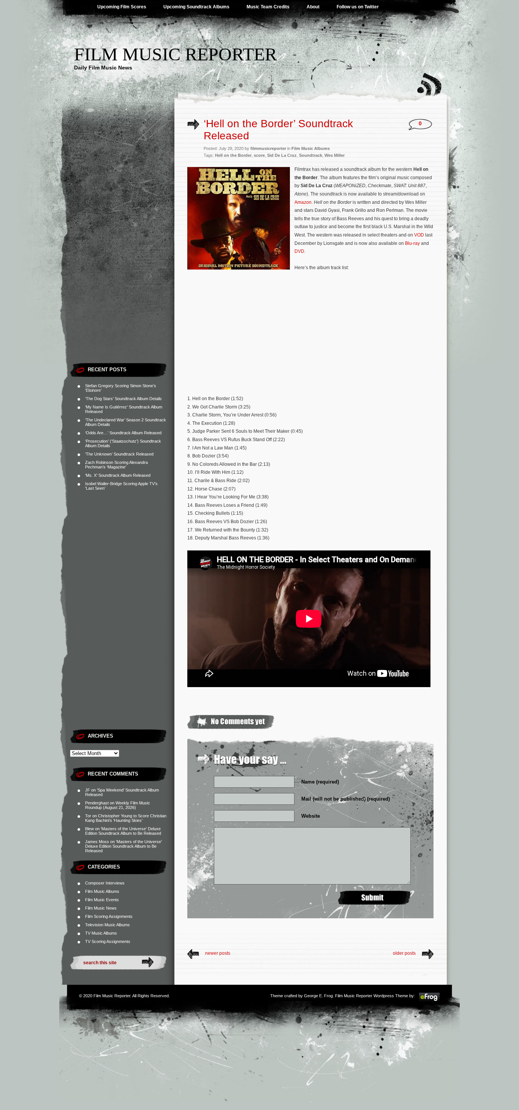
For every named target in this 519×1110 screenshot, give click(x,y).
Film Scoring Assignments (109, 916)
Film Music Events (102, 899)
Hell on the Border (233, 155)
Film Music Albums (102, 891)
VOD (419, 235)
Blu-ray (412, 243)
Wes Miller (334, 155)
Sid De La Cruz (282, 155)
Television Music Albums (107, 924)
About (313, 6)
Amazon (303, 202)
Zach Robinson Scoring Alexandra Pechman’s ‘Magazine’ (116, 464)
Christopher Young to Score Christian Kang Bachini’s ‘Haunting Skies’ (125, 818)
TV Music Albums (101, 933)
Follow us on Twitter (358, 6)
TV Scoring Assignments (107, 941)
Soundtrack (310, 155)
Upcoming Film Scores (121, 6)
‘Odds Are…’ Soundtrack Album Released (123, 432)
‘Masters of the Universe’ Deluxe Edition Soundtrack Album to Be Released (123, 831)
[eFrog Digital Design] (429, 1000)
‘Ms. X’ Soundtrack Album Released (117, 475)
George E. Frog (318, 995)
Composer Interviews (105, 883)
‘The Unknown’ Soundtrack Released (119, 454)
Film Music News (101, 908)
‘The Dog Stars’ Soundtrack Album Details (123, 398)
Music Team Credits (268, 6)
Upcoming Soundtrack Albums (196, 6)
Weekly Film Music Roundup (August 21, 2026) (117, 805)
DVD (299, 251)
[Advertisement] (122, 245)
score (259, 155)
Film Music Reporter (175, 54)
